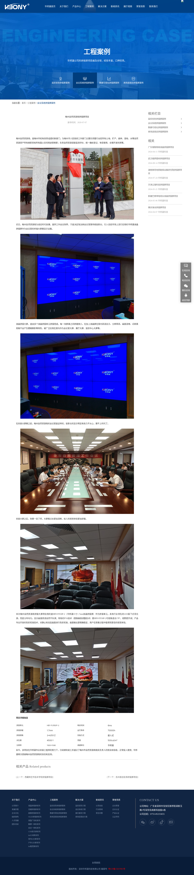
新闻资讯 (115, 6)
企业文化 (15, 813)
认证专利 (115, 817)
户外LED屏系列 (34, 843)
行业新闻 (99, 809)
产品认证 (115, 813)
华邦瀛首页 (50, 6)
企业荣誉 (115, 806)
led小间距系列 (33, 835)
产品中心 (76, 6)
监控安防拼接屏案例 (61, 83)
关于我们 (64, 6)
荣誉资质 (140, 6)
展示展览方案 (80, 813)
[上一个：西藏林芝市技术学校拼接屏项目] (34, 777)
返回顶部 (186, 300)
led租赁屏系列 (33, 846)
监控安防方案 (80, 806)
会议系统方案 (80, 809)
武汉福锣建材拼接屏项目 (159, 159)
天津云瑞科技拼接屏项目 (159, 185)
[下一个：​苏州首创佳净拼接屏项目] (122, 777)
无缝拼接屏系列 (34, 809)
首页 (24, 103)
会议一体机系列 (34, 828)
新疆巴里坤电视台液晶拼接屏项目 (163, 196)
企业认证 (115, 809)
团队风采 (15, 824)
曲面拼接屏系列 (34, 813)
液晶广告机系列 (34, 821)
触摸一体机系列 (34, 824)
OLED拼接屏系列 (34, 817)
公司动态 (99, 806)
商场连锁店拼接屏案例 (133, 83)
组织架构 (15, 817)
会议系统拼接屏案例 (85, 83)
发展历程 (15, 809)
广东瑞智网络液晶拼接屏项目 (161, 147)
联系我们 (153, 6)
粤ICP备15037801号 (116, 869)
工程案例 (89, 6)
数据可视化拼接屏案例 (109, 83)
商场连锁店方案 (81, 817)
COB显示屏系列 (34, 832)
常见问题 (99, 813)
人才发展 (15, 821)
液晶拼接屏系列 (34, 806)
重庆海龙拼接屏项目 (157, 207)
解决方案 (102, 6)
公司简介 (15, 806)
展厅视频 (128, 6)
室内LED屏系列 (34, 839)
